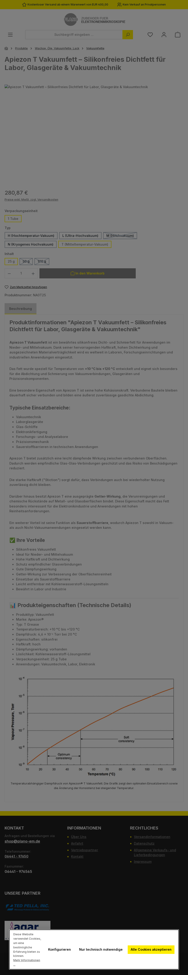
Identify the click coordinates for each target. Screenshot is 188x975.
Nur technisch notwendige (101, 949)
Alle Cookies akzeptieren (151, 949)
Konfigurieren (59, 949)
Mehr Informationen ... (26, 962)
